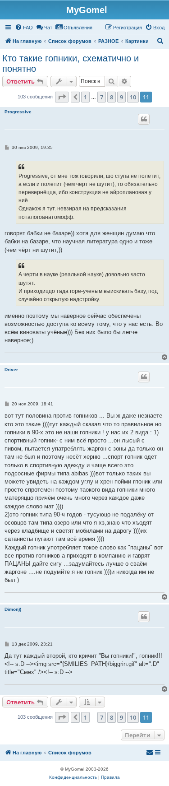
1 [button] (85, 97)
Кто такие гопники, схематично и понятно (70, 63)
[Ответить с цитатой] (144, 119)
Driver (11, 369)
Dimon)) (13, 609)
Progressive (18, 111)
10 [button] (133, 97)
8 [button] (111, 97)
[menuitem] (24, 27)
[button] (62, 97)
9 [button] (121, 97)
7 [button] (101, 97)
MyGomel (86, 10)
